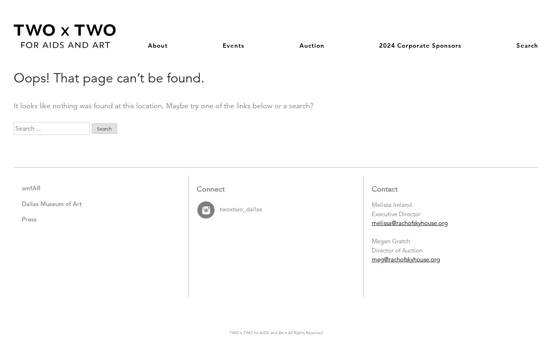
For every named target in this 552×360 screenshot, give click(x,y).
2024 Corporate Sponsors (420, 45)
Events (233, 45)
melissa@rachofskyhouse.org (410, 223)
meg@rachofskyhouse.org (406, 259)
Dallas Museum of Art (52, 204)
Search (527, 45)
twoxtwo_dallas (241, 209)
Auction (311, 45)
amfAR (31, 188)
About (158, 45)
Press (29, 219)
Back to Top (519, 317)
